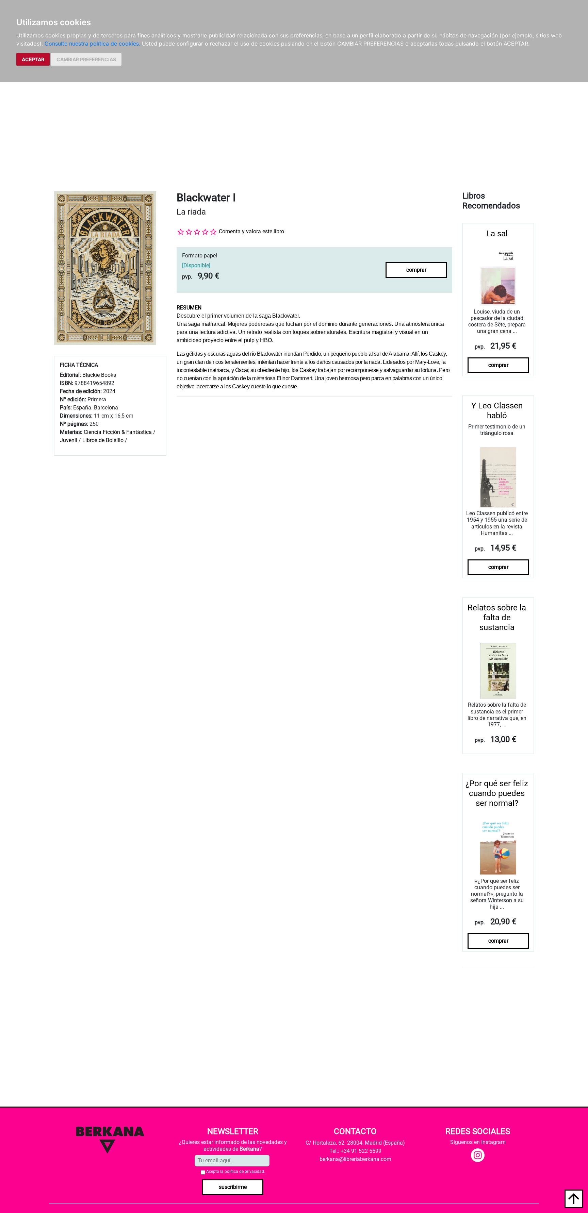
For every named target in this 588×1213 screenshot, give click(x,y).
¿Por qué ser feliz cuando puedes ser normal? (497, 793)
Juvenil (68, 440)
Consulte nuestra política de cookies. (92, 43)
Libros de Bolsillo (103, 440)
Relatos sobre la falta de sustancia (497, 617)
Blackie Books (99, 375)
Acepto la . (235, 1171)
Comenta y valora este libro (251, 231)
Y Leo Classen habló (497, 410)
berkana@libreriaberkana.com (355, 1159)
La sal (497, 233)
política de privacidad (244, 1171)
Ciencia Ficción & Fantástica (118, 432)
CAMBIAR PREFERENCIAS (86, 59)
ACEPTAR (33, 59)
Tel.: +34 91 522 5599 (355, 1151)
